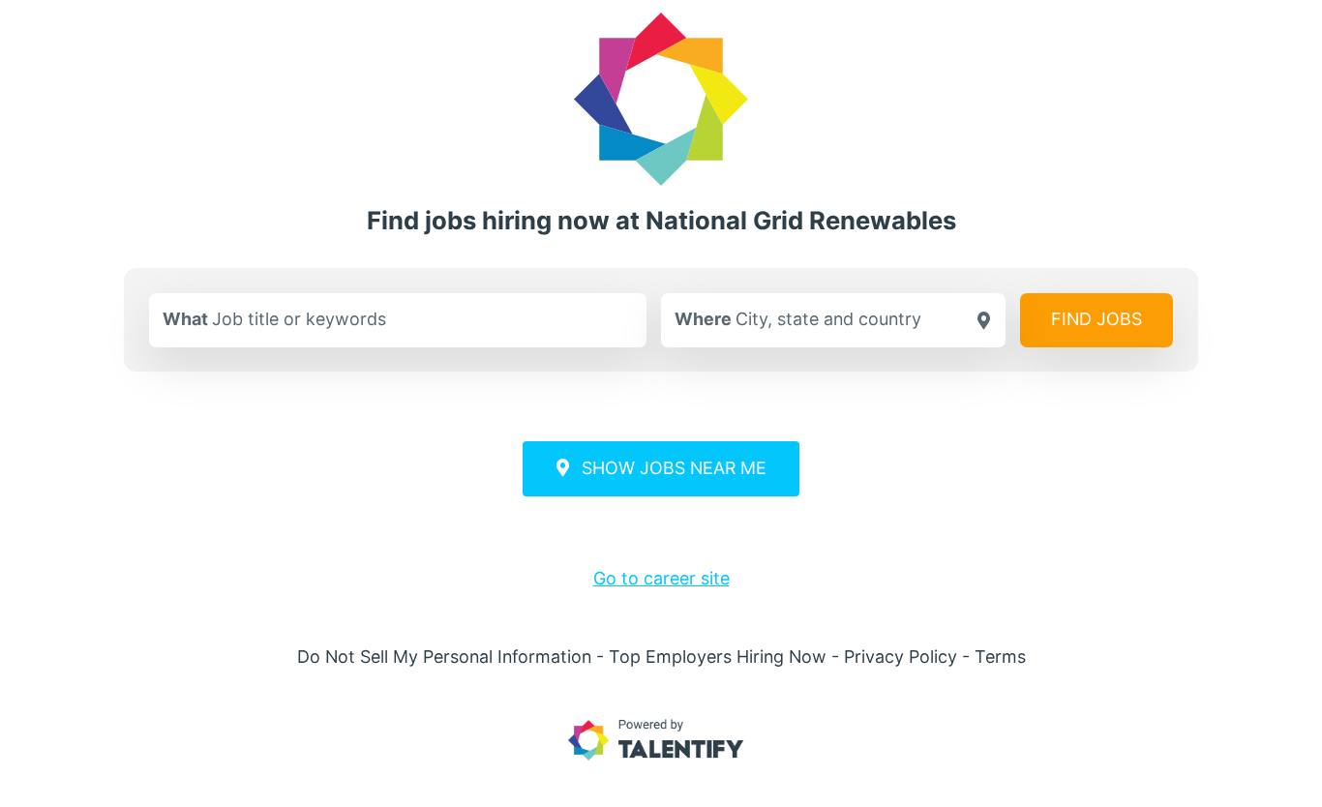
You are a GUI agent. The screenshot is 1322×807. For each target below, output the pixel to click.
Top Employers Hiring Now (717, 656)
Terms (1000, 656)
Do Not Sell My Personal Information (444, 656)
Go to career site (661, 578)
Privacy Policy (900, 656)
